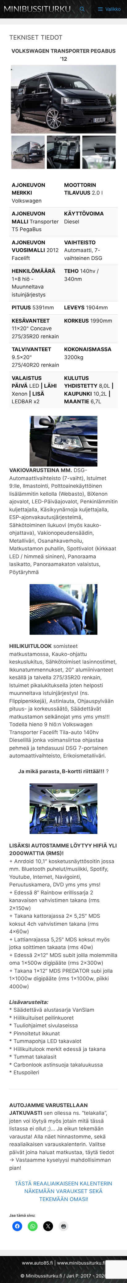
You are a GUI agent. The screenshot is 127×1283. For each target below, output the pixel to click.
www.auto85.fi (37, 1263)
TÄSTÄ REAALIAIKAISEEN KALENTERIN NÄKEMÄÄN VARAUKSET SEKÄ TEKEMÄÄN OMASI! (63, 1191)
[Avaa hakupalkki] (82, 9)
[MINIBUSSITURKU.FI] (37, 9)
